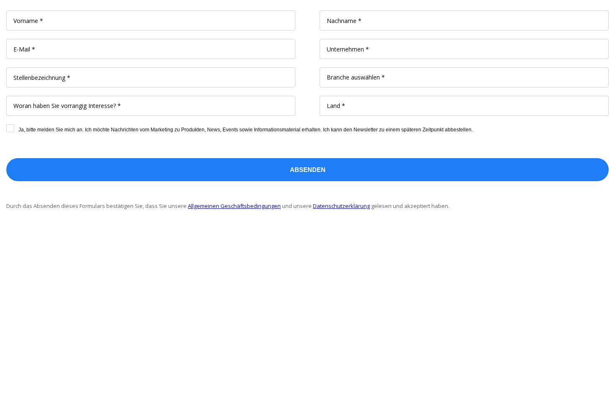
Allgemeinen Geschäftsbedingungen (234, 206)
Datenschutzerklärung (341, 206)
